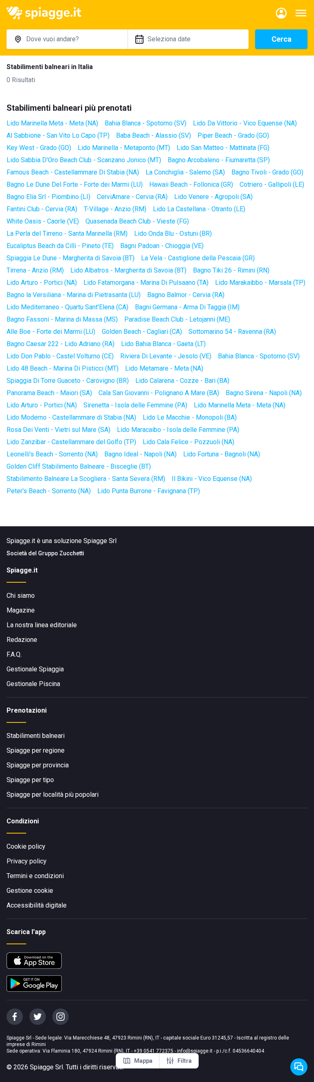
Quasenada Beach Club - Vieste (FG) (137, 221)
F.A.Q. (14, 654)
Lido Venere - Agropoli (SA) (213, 197)
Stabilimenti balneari (36, 736)
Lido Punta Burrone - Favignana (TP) (148, 491)
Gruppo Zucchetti (61, 553)
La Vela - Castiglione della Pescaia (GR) (198, 258)
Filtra (184, 1060)
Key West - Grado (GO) (39, 148)
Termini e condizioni (35, 876)
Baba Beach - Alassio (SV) (153, 135)
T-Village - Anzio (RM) (115, 209)
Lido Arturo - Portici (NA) (42, 282)
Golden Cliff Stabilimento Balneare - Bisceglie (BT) (79, 466)
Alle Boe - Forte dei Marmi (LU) (51, 331)
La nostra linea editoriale (42, 625)
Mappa (143, 1060)
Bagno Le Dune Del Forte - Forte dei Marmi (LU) (75, 184)
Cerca (281, 39)
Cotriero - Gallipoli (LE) (272, 184)
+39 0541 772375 (153, 1051)
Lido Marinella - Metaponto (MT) (124, 148)
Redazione (22, 640)
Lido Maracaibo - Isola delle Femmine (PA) (178, 430)
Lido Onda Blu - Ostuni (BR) (173, 233)
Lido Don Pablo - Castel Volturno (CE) (60, 356)
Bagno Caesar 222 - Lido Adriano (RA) (60, 344)
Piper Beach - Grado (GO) (233, 135)
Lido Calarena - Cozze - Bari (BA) (182, 381)
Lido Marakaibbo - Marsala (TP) (260, 282)
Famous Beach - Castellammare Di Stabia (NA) (73, 172)
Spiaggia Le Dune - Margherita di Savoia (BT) (71, 258)
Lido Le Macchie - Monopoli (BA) (190, 417)
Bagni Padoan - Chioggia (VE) (162, 246)
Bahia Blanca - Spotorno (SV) (145, 123)
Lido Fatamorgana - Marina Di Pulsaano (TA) (146, 282)
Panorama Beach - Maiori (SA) (49, 393)
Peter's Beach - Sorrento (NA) (49, 491)
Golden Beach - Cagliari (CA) (142, 331)
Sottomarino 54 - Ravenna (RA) (232, 331)
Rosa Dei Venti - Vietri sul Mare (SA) (58, 430)
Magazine (21, 610)
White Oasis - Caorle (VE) (43, 221)
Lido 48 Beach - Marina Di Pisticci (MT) (63, 368)
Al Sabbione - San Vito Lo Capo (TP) (58, 135)
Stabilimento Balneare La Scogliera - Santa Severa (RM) (86, 479)
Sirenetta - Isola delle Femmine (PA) (135, 405)
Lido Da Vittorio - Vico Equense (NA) (245, 123)
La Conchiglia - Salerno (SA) (185, 172)
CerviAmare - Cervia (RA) (132, 197)
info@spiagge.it (195, 1051)
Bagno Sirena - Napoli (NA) (264, 393)
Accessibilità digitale (37, 905)
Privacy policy (27, 861)
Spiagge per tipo (30, 780)
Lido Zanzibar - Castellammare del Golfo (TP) (71, 442)
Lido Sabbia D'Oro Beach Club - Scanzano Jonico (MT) (84, 160)
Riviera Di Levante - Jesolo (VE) (165, 356)
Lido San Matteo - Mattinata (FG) (223, 148)
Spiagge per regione (36, 750)
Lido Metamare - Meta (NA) (164, 368)
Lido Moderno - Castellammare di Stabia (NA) (71, 417)
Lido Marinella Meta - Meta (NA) (52, 123)
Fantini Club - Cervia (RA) (42, 209)
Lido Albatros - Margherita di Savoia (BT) (128, 270)
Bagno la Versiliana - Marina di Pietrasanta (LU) (74, 295)
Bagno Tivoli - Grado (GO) (267, 172)
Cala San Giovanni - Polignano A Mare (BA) (159, 393)
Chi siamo (21, 595)
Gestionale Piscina (33, 684)
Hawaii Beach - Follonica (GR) (191, 184)
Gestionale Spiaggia (35, 669)
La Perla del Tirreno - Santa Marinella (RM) (67, 233)
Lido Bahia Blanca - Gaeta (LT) (163, 344)
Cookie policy (26, 846)
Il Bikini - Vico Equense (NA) (212, 479)
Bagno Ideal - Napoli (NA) (140, 454)
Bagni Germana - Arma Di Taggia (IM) (187, 307)
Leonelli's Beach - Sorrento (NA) (52, 454)
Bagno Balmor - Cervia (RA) (185, 295)
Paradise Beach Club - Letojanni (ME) (177, 319)
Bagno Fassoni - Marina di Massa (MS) (62, 319)
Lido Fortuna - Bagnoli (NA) (221, 454)
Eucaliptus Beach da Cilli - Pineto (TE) (60, 246)
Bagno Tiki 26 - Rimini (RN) (231, 270)
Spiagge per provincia (38, 765)
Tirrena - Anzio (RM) (35, 270)
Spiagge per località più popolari (53, 794)
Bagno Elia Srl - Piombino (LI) (48, 197)
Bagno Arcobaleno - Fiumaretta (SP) (219, 160)
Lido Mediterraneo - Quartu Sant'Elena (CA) (67, 307)
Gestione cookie (30, 890)
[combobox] (67, 39)
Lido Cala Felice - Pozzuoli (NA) (188, 442)
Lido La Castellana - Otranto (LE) (199, 209)
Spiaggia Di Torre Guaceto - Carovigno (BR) (68, 381)
